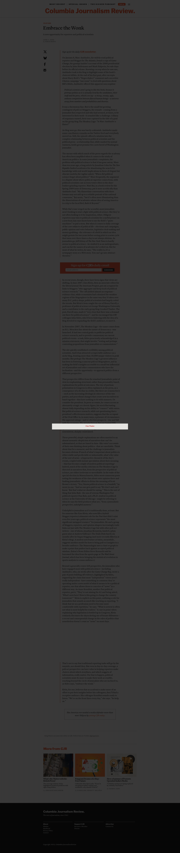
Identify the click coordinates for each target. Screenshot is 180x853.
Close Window (90, 426)
